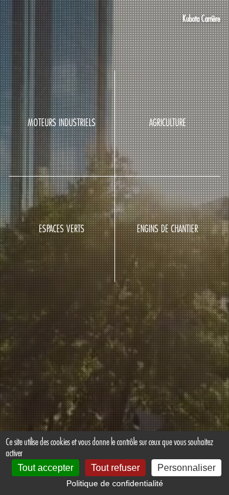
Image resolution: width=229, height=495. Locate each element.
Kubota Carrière (201, 19)
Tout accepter (45, 468)
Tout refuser (115, 468)
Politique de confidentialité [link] (114, 483)
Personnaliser (186, 468)
